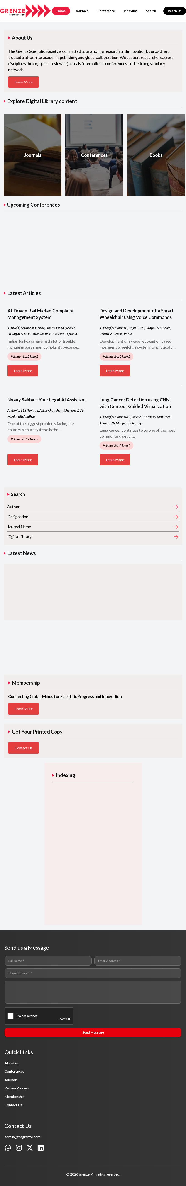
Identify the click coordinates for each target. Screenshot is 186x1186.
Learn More (24, 82)
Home (61, 11)
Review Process (17, 1088)
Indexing (130, 11)
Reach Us (174, 11)
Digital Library (19, 536)
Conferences (14, 1071)
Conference (106, 11)
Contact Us (23, 748)
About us (12, 1063)
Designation (17, 516)
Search (151, 11)
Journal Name (19, 526)
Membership (15, 1096)
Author (13, 506)
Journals (82, 11)
